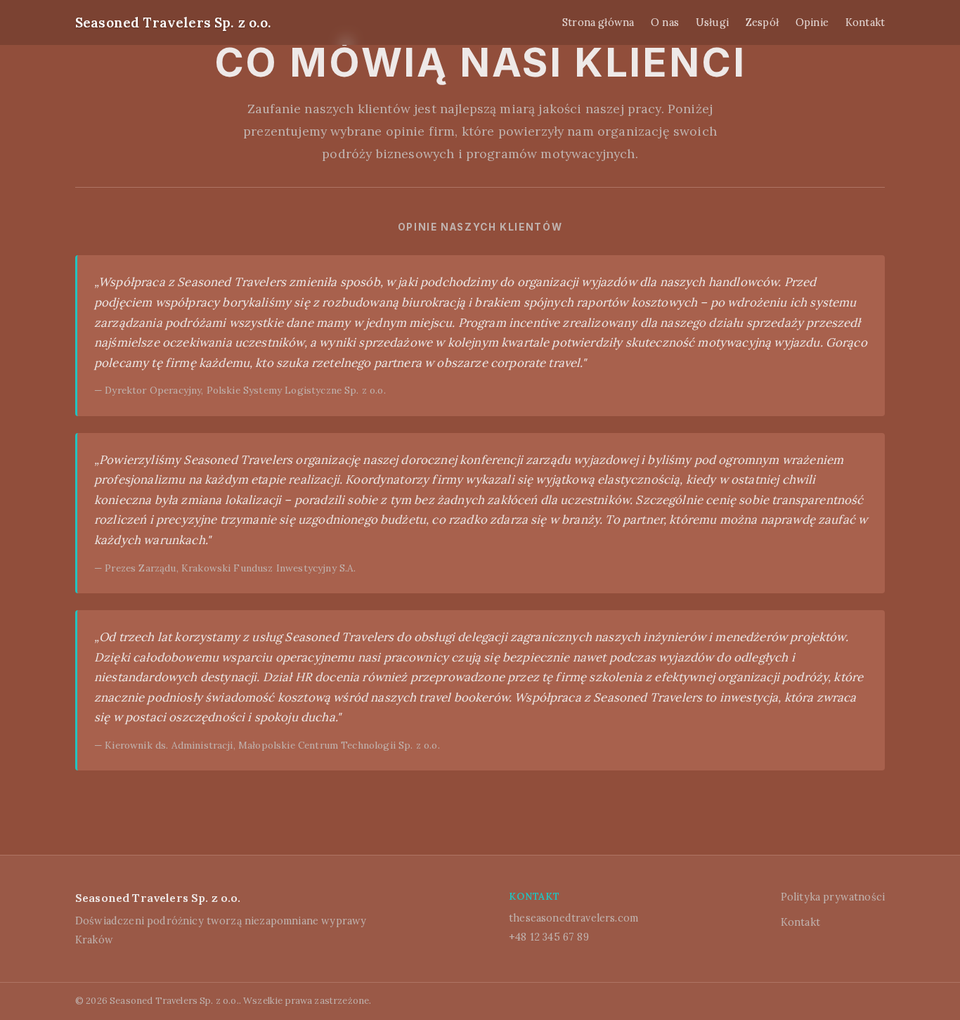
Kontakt (865, 22)
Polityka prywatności (833, 897)
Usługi (712, 22)
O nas (665, 22)
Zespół (762, 22)
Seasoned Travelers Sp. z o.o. (173, 22)
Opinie (812, 22)
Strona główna (598, 22)
